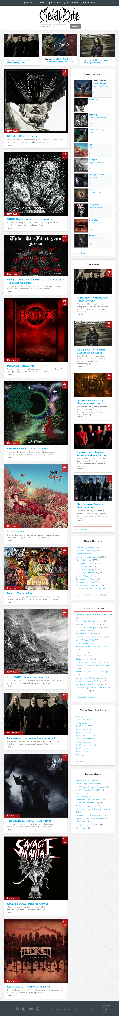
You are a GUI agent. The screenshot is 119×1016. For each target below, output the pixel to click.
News (41, 3)
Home (29, 3)
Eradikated (93, 220)
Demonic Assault (95, 207)
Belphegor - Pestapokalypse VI (87, 585)
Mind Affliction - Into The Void (87, 790)
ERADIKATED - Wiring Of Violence (28, 986)
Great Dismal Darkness (98, 117)
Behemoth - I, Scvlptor (84, 633)
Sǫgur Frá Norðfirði (96, 162)
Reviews (55, 3)
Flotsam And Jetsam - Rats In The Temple (91, 615)
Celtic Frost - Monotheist (85, 550)
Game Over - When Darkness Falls (89, 662)
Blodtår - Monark (82, 659)
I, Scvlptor (92, 102)
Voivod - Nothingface (84, 560)
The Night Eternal (96, 175)
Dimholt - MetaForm (83, 554)
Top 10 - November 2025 (85, 739)
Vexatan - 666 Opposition (86, 806)
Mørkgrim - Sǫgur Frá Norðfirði (88, 825)
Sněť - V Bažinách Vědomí (86, 640)
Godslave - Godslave (84, 643)
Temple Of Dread (99, 83)
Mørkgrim (93, 159)
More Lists (78, 761)
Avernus (92, 132)
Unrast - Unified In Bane (85, 576)
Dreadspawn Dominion (101, 86)
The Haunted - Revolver (85, 582)
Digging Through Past (20, 593)
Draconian (93, 235)
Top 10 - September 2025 (86, 745)
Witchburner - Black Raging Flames (89, 627)
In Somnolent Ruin (96, 238)
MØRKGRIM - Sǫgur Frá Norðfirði (28, 677)
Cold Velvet (93, 177)
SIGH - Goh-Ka (16, 531)
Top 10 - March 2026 (84, 726)
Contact (90, 3)
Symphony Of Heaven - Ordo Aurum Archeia (93, 809)
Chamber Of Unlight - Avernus (87, 799)
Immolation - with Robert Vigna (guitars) (92, 299)
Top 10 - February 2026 (85, 729)
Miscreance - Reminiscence (86, 624)
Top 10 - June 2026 (83, 716)
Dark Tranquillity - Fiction (85, 563)
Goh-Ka (92, 147)
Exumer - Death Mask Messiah (87, 621)
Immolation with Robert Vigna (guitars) (31, 738)
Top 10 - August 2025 (84, 748)
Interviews (72, 3)
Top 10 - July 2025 (83, 751)
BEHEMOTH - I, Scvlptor (22, 136)
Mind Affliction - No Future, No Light (90, 787)
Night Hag (93, 114)
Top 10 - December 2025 (85, 735)
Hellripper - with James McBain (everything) (91, 351)
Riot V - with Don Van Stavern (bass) (90, 505)
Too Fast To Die (95, 192)
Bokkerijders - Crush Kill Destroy (88, 815)
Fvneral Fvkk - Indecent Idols (87, 802)
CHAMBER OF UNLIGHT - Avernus (28, 448)
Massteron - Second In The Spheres (90, 681)
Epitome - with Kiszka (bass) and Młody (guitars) (92, 453)
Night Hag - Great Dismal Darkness (89, 818)
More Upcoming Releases (84, 697)
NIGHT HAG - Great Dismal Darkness (29, 219)
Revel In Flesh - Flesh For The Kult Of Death (92, 665)
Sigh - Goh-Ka (81, 630)
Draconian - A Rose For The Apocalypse (91, 588)
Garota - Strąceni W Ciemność (87, 678)
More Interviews (80, 529)
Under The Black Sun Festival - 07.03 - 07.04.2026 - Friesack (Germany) (35, 281)
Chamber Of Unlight (97, 129)
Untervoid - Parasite (83, 566)
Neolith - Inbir (81, 656)
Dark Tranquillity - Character (86, 579)
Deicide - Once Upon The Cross (88, 595)
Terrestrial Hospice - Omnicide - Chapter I (92, 646)
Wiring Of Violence (96, 223)
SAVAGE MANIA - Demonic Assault (27, 903)
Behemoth (93, 99)
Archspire (93, 190)
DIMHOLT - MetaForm (20, 365)
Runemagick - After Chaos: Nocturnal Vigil (92, 671)
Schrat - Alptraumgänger (85, 569)
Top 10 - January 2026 (84, 732)
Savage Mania (95, 205)
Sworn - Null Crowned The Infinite (89, 637)
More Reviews (79, 253)
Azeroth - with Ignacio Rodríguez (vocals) (90, 401)
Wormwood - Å (81, 828)
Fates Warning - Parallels (85, 547)
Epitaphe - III (80, 652)
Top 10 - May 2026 (83, 720)
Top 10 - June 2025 (83, 754)
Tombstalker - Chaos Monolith (87, 684)
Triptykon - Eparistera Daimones (88, 557)
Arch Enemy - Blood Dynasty (87, 573)
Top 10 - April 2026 (83, 723)
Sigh (90, 144)
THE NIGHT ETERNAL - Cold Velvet (29, 821)
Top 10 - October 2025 (85, 742)
